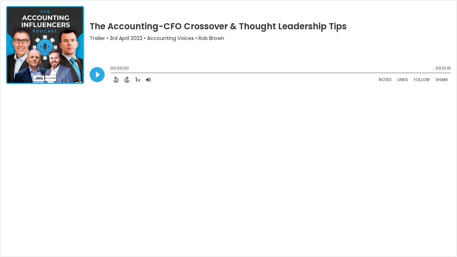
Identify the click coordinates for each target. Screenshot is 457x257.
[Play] (97, 74)
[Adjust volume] (148, 79)
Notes (385, 79)
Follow (422, 79)
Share (442, 79)
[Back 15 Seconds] (115, 79)
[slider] (112, 73)
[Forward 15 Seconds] (126, 79)
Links (402, 79)
